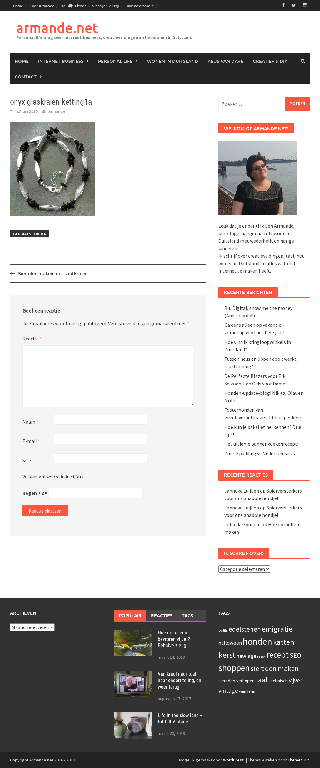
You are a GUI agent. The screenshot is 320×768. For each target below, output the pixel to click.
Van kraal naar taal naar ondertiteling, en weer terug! (179, 680)
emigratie (277, 629)
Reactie (32, 338)
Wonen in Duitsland (172, 61)
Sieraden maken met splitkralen (53, 273)
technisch (278, 681)
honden (257, 641)
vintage (228, 690)
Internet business (60, 61)
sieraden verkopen (236, 681)
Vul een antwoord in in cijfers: (53, 476)
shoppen (234, 667)
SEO (295, 655)
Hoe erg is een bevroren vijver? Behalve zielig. (174, 639)
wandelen (247, 691)
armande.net (57, 27)
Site (26, 460)
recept (278, 654)
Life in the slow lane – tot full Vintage (180, 718)
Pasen (261, 657)
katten (283, 642)
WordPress (233, 760)
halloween (230, 643)
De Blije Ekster (73, 5)
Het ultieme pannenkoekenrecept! (261, 444)
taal (262, 680)
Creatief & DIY (270, 61)
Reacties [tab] (161, 615)
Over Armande (41, 5)
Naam (30, 422)
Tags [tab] (187, 615)
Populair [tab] (130, 615)
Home (18, 5)
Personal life (115, 61)
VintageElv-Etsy (105, 5)
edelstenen (245, 629)
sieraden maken (275, 668)
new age (246, 655)
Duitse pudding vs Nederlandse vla (260, 453)
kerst (227, 655)
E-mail (31, 441)
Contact (26, 76)
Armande (56, 111)
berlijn (223, 630)
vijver (295, 680)
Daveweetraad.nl (139, 5)
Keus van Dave (225, 61)
